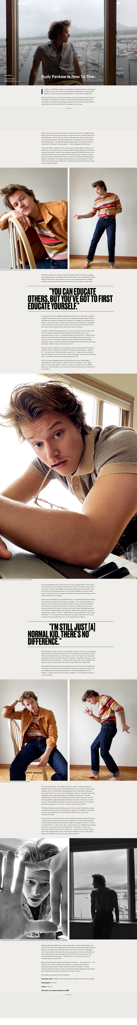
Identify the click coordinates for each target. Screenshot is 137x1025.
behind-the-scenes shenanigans (53, 277)
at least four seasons (70, 810)
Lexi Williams (10, 78)
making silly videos (47, 795)
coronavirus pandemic (50, 139)
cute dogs (90, 275)
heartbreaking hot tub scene (59, 610)
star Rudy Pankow (76, 89)
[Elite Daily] (22, 3)
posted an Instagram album (80, 318)
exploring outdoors (59, 795)
